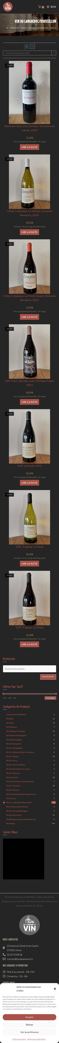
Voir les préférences (29, 1032)
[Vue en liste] (32, 46)
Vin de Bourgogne (14, 740)
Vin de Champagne (14, 748)
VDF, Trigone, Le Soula (29, 546)
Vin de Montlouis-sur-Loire (18, 769)
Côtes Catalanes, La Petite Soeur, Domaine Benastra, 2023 (29, 298)
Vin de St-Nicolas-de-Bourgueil (20, 781)
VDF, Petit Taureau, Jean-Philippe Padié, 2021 (29, 383)
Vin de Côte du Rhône (15, 765)
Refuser (29, 1024)
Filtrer (50, 698)
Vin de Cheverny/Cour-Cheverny (20, 752)
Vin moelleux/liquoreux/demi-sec (21, 819)
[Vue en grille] (26, 46)
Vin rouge (42, 141)
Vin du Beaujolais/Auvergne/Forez (21, 794)
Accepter (29, 1017)
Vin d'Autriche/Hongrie (16, 735)
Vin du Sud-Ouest (14, 815)
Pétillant (10, 719)
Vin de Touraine (13, 786)
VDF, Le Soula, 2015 (29, 465)
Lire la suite (29, 147)
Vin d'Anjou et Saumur (15, 731)
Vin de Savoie (12, 777)
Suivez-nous (10, 832)
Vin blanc (17, 226)
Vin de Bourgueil (13, 744)
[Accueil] (7, 28)
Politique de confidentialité (36, 1039)
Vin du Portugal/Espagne (17, 811)
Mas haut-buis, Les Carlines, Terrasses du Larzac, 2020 (29, 128)
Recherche (48, 677)
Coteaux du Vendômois (16, 714)
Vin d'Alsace (11, 727)
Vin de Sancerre (13, 773)
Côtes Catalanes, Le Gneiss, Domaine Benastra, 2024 (29, 213)
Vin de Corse (11, 760)
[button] (55, 988)
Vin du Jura (11, 798)
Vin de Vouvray (12, 790)
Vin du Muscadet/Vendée (17, 807)
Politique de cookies (19, 1039)
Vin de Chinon (12, 756)
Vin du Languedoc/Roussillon (25, 141)
